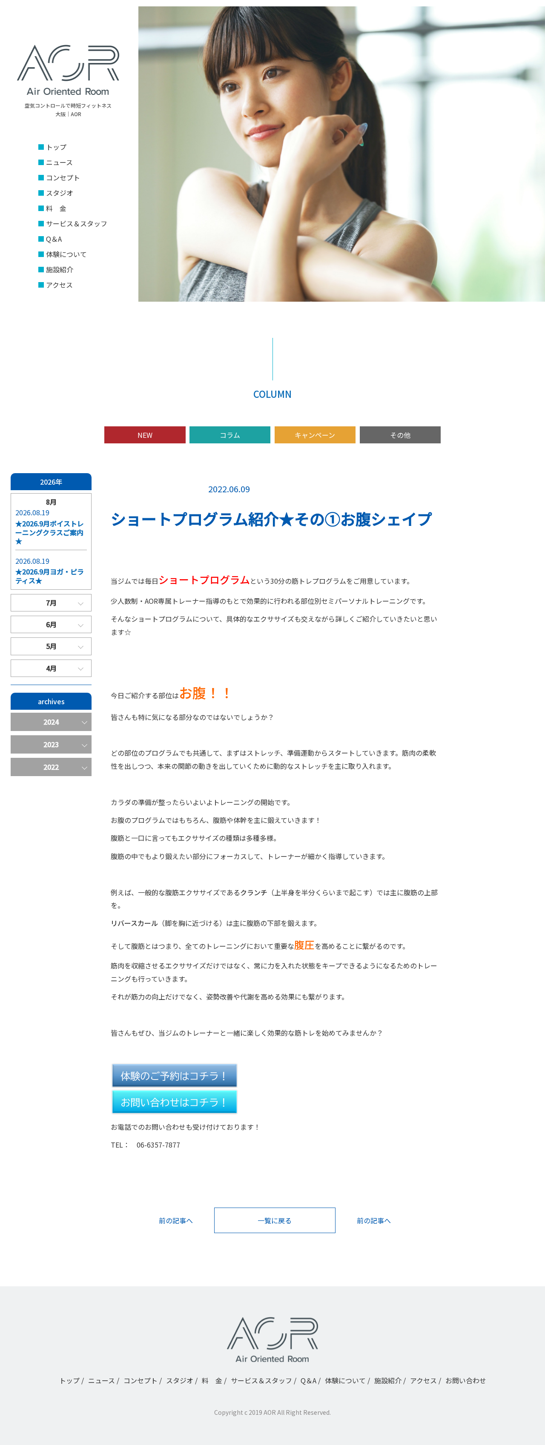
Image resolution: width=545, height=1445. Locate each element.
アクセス (59, 284)
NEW (145, 435)
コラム (230, 435)
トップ (56, 146)
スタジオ (59, 192)
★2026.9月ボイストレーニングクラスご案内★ (49, 532)
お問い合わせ (465, 1380)
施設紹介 (59, 269)
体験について (66, 254)
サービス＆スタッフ (76, 223)
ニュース (59, 162)
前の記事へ (176, 1220)
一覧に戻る (275, 1220)
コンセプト (63, 177)
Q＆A (54, 238)
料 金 (56, 208)
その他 (400, 435)
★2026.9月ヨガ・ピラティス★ (49, 576)
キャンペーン (315, 435)
